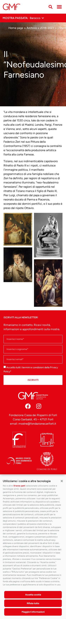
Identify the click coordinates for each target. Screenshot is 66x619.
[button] (61, 480)
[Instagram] (38, 406)
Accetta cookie (33, 594)
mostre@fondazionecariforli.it (37, 423)
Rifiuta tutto (33, 603)
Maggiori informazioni (33, 611)
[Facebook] (28, 406)
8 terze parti (19, 485)
